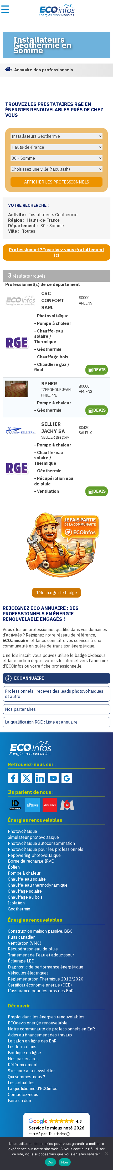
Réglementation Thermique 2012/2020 (46, 979)
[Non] (106, 1153)
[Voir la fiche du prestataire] (20, 300)
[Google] (66, 778)
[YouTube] (53, 778)
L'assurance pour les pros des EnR (41, 990)
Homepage (8, 68)
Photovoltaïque (22, 831)
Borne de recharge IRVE (31, 861)
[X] (26, 778)
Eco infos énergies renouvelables (30, 748)
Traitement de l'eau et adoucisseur (41, 954)
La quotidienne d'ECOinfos (32, 1088)
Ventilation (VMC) (24, 943)
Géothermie (19, 908)
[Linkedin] (40, 778)
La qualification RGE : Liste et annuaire (41, 722)
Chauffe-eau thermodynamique (38, 885)
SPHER (49, 383)
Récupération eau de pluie (33, 948)
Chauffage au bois (25, 897)
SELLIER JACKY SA (53, 427)
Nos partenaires (20, 709)
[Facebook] (13, 778)
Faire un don (19, 1100)
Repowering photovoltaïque (34, 855)
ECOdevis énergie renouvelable (38, 1022)
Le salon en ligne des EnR (32, 1040)
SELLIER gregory (55, 437)
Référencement (23, 1064)
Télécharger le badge (56, 592)
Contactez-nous (23, 1094)
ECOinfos (56, 10)
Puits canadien (21, 937)
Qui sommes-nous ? (26, 1076)
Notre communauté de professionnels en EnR (51, 1028)
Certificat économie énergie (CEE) (40, 985)
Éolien (14, 867)
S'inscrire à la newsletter (31, 1070)
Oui (50, 1162)
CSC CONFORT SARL (52, 300)
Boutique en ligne (24, 1052)
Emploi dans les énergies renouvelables (46, 1016)
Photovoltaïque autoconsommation (41, 843)
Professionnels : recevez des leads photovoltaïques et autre (54, 694)
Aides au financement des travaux (40, 1034)
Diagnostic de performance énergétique (45, 967)
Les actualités (21, 1082)
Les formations (22, 1046)
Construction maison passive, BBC (40, 931)
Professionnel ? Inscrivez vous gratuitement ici (56, 252)
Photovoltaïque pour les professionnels (45, 849)
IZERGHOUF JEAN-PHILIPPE (56, 392)
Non (64, 1162)
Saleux (85, 430)
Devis (99, 369)
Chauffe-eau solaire (27, 879)
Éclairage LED (21, 960)
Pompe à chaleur (24, 873)
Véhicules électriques (28, 973)
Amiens (85, 300)
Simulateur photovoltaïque (33, 837)
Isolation (16, 902)
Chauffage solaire (25, 891)
